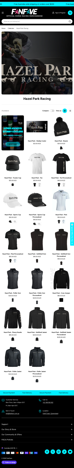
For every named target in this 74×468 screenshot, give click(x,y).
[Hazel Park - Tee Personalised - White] (64, 185)
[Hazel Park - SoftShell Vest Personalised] (61, 239)
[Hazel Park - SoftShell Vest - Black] (37, 261)
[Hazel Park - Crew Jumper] (61, 279)
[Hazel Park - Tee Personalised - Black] (59, 185)
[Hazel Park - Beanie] (61, 126)
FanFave (9, 458)
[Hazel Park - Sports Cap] (13, 200)
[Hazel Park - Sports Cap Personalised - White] (39, 224)
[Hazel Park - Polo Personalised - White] (15, 261)
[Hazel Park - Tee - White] (39, 185)
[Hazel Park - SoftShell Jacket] (37, 318)
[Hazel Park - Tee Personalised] (61, 163)
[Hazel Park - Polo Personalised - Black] (10, 261)
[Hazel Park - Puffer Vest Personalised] (37, 279)
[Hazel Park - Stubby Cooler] (37, 126)
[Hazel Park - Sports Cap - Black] (10, 222)
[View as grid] (64, 110)
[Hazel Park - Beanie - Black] (61, 148)
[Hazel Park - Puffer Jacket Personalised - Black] (37, 381)
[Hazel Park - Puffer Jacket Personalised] (37, 357)
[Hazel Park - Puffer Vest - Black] (13, 300)
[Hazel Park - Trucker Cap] (13, 163)
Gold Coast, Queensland (50, 413)
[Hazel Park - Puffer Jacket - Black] (13, 378)
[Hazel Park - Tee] (37, 163)
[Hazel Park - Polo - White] (64, 222)
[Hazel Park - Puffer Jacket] (13, 357)
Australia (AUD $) (9, 448)
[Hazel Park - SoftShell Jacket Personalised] (61, 318)
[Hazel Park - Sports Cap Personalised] (37, 200)
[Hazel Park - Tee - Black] (35, 185)
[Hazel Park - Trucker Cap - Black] (13, 185)
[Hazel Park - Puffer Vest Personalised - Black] (37, 302)
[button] (72, 234)
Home (3, 28)
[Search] (70, 21)
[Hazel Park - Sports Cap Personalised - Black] (35, 224)
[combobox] (37, 21)
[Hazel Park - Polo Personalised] (13, 239)
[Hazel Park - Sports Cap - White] (15, 222)
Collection (11, 28)
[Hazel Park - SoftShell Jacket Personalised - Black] (61, 341)
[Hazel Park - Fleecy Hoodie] (13, 318)
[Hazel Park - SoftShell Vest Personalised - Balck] (61, 263)
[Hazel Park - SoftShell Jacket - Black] (37, 339)
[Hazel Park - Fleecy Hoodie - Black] (13, 339)
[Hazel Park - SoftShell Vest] (37, 239)
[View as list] (70, 110)
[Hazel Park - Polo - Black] (59, 222)
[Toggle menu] (3, 13)
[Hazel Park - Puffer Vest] (13, 279)
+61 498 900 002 (48, 402)
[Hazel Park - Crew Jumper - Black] (61, 300)
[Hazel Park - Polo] (61, 200)
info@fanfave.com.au (12, 413)
